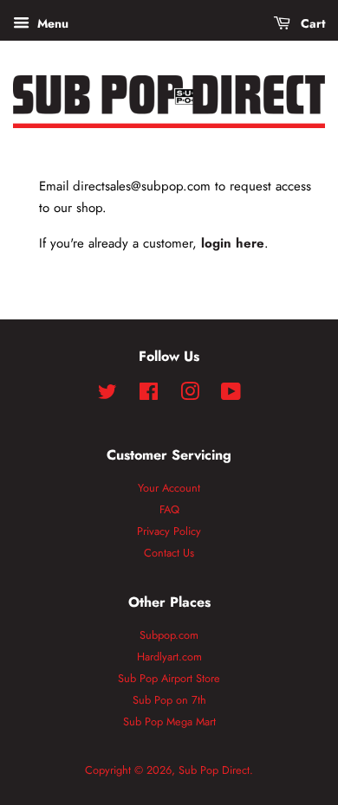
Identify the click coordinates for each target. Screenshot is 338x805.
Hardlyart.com (169, 656)
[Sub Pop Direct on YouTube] (231, 395)
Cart (311, 23)
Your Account (169, 488)
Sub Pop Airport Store (169, 678)
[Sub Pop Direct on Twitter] (107, 395)
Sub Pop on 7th (169, 700)
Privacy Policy (169, 531)
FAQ (169, 509)
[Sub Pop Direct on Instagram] (189, 395)
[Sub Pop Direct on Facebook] (149, 395)
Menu (51, 23)
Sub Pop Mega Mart (169, 721)
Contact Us (169, 552)
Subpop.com (169, 635)
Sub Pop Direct (214, 770)
